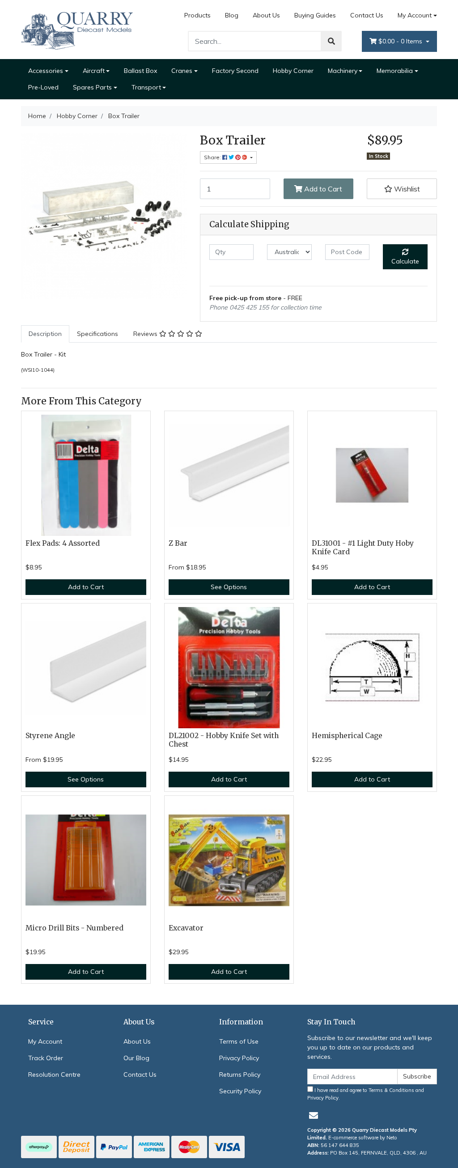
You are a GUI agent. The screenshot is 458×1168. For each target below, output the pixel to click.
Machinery (342, 71)
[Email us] (313, 1115)
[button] (402, 188)
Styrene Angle (50, 735)
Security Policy (240, 1091)
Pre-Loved (43, 87)
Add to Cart (322, 188)
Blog (231, 15)
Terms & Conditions (391, 1090)
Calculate (405, 261)
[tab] (45, 334)
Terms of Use (239, 1041)
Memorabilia (395, 71)
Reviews (146, 334)
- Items (401, 41)
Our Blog (136, 1058)
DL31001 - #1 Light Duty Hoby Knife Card (363, 547)
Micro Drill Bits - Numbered (74, 928)
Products (197, 15)
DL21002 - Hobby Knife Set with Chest (224, 739)
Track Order (45, 1058)
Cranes (181, 71)
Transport (146, 87)
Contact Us (366, 15)
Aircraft (94, 71)
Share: (213, 157)
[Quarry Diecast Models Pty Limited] (77, 29)
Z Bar (178, 543)
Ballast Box (140, 71)
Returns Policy (239, 1074)
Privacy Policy (239, 1058)
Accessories (45, 71)
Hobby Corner (293, 71)
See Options (229, 587)
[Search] (331, 41)
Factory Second (235, 71)
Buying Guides (315, 15)
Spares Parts (92, 87)
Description (45, 334)
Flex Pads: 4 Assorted (62, 543)
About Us (266, 15)
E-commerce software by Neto (362, 1137)
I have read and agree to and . (365, 1094)
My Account (415, 15)
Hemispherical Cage (347, 735)
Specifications (97, 334)
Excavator (186, 928)
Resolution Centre (54, 1074)
